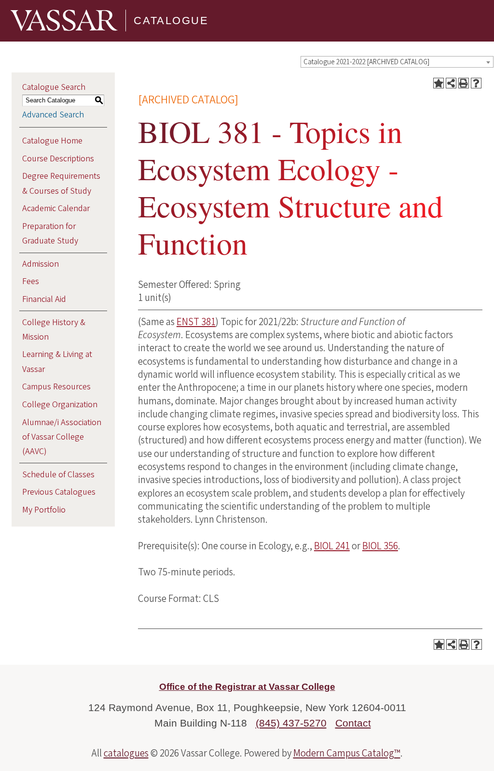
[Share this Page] (451, 83)
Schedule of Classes (58, 475)
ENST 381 (196, 321)
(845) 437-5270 (291, 722)
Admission (40, 264)
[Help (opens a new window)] (476, 83)
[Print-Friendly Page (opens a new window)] (463, 83)
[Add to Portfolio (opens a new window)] (438, 83)
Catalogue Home (52, 141)
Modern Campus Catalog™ (346, 753)
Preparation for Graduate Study (50, 233)
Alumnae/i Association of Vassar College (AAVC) (61, 436)
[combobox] (397, 62)
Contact (353, 722)
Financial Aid (44, 299)
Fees (30, 281)
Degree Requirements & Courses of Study (61, 183)
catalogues (126, 753)
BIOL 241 (332, 546)
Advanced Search (53, 115)
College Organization (59, 405)
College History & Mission (53, 329)
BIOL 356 (380, 546)
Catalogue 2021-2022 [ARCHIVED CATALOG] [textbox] (366, 62)
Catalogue (171, 20)
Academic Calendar (56, 208)
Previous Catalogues (59, 492)
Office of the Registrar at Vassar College (247, 687)
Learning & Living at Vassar (57, 361)
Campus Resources (56, 387)
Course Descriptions (58, 159)
